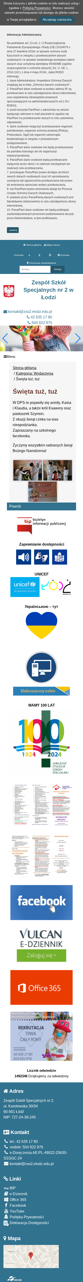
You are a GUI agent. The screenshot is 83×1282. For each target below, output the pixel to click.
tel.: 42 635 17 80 (23, 1142)
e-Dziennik (18, 1194)
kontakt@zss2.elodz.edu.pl (29, 312)
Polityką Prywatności (37, 8)
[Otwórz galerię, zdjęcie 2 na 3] (57, 470)
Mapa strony (53, 245)
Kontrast (64, 255)
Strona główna (33, 245)
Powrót (15, 506)
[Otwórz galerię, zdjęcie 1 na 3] (27, 470)
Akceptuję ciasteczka (57, 19)
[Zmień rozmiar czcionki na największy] (49, 255)
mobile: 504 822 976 (26, 1147)
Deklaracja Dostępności (29, 1223)
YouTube (16, 1211)
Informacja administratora (42, 263)
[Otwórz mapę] (31, 1256)
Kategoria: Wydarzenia (34, 373)
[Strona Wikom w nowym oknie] (14, 1278)
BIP (12, 1188)
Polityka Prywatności (26, 1217)
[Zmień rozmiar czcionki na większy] (39, 255)
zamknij (13, 230)
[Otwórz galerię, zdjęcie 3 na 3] (42, 492)
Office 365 (17, 1200)
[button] (77, 338)
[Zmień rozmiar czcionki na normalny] (29, 255)
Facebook (17, 1205)
